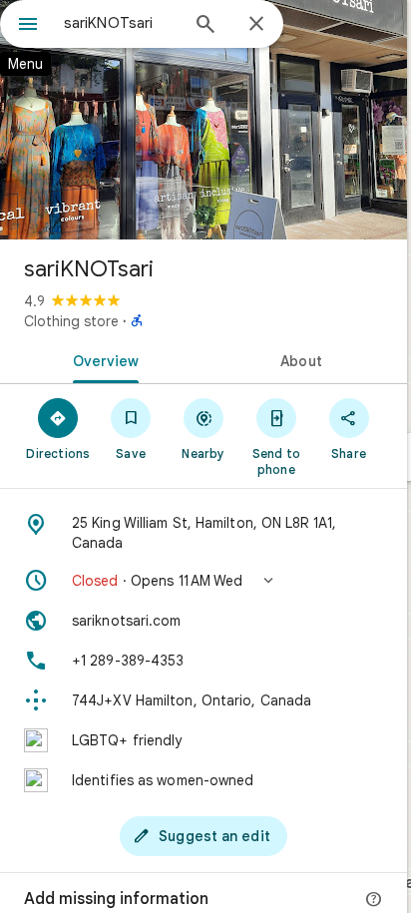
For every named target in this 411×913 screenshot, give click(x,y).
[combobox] (121, 23)
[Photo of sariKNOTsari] (203, 119)
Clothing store (71, 321)
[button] (203, 581)
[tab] (102, 359)
